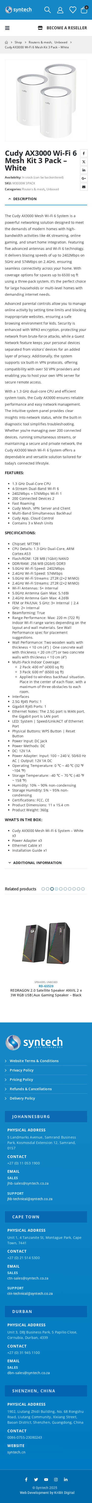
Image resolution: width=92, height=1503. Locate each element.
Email (84, 187)
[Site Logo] (18, 10)
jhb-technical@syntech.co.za (30, 1199)
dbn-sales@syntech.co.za (28, 1372)
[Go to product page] (46, 943)
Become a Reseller (66, 28)
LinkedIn (84, 170)
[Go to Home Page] (6, 42)
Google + (84, 178)
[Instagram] (56, 1480)
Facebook (84, 153)
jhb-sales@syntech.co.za (28, 1183)
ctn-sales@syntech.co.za (28, 1278)
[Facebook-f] (26, 1480)
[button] (47, 10)
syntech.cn (16, 1452)
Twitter (84, 162)
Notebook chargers (40, 982)
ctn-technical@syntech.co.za (30, 1294)
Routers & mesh (33, 189)
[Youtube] (46, 1480)
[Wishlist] (72, 9)
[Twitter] (36, 1480)
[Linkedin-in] (66, 1480)
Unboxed (52, 189)
